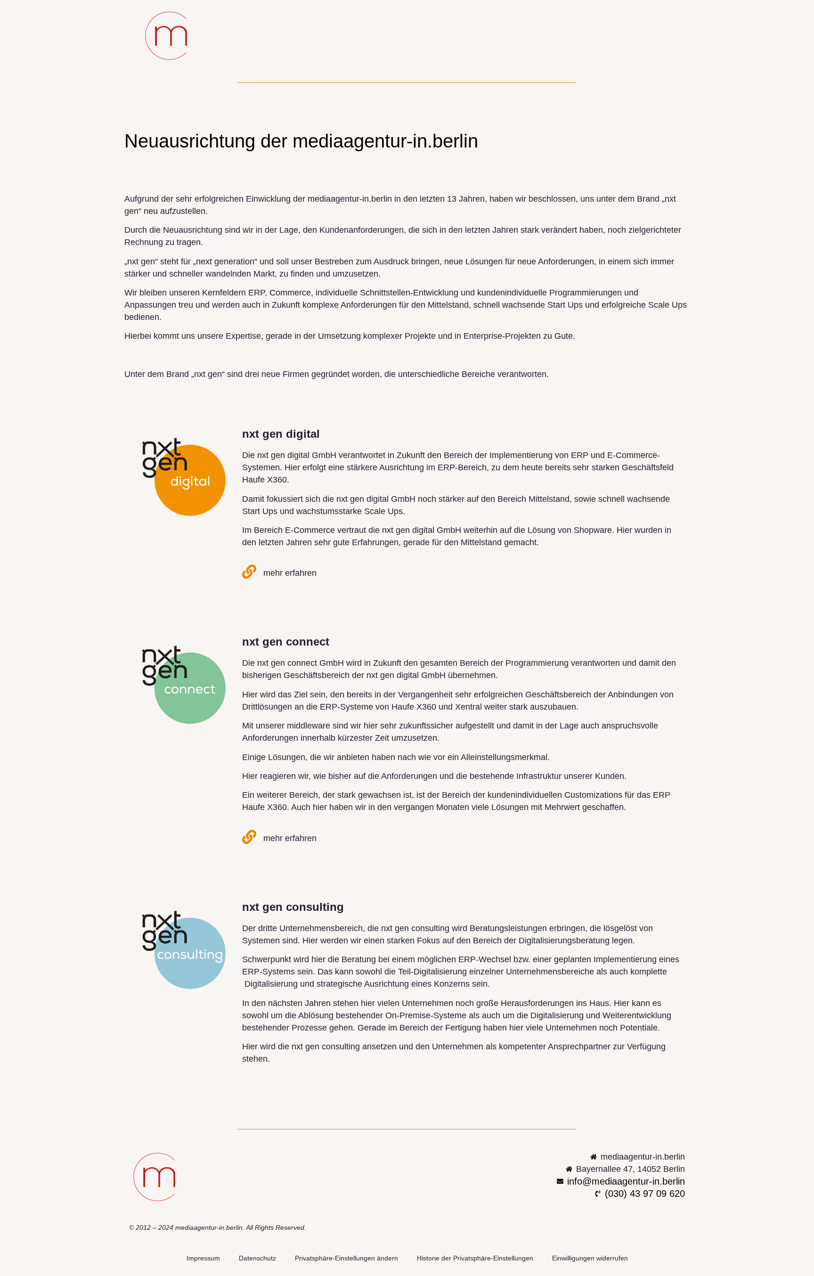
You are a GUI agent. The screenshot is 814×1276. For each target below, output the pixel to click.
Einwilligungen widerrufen (590, 1258)
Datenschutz (257, 1258)
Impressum (203, 1258)
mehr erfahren (290, 573)
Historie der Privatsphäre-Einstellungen (475, 1258)
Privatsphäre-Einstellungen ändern (346, 1258)
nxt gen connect (285, 641)
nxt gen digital (281, 433)
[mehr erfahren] (249, 571)
